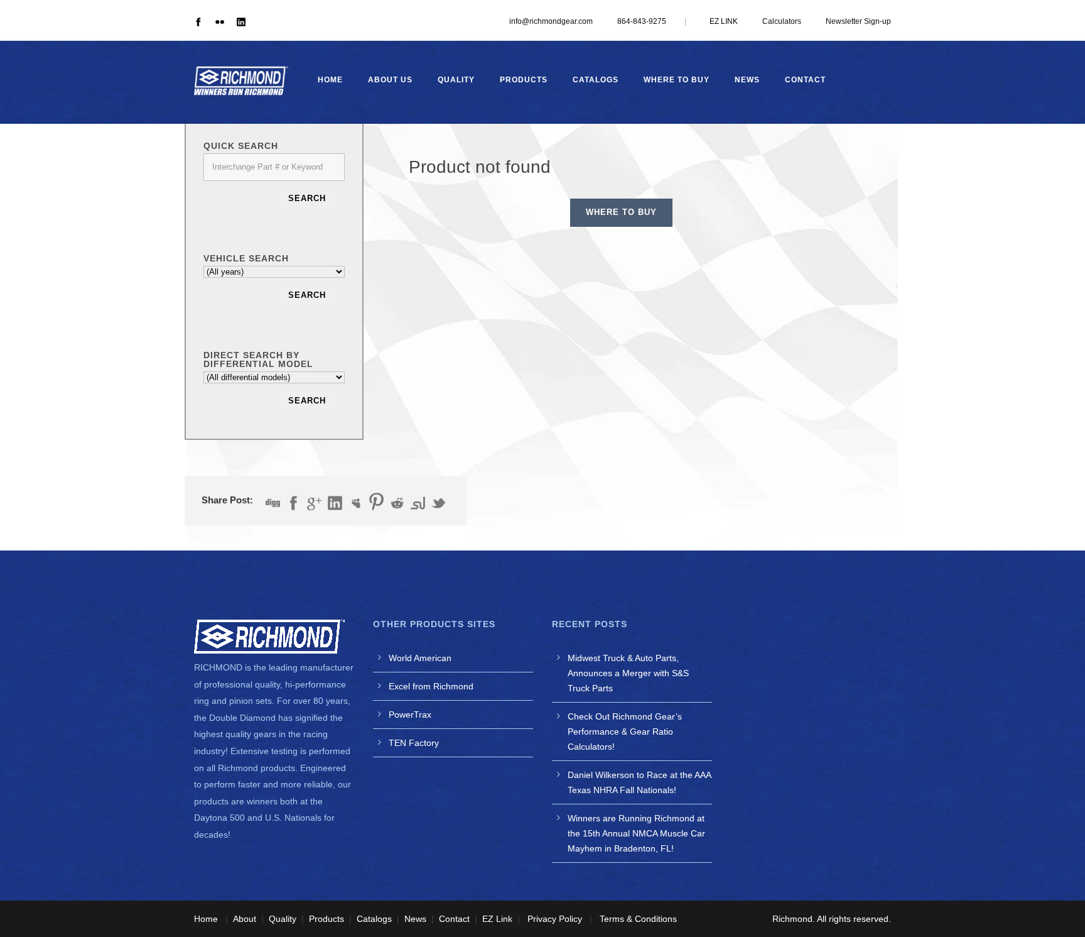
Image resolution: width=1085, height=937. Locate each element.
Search (307, 198)
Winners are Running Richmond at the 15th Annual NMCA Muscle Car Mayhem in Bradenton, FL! (636, 833)
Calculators (781, 21)
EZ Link (497, 919)
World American (420, 658)
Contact (805, 79)
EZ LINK (724, 21)
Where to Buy (677, 79)
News (747, 79)
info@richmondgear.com (551, 21)
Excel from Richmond (431, 686)
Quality (456, 79)
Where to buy (621, 212)
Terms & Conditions (638, 919)
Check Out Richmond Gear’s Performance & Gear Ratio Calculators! (625, 731)
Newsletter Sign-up (858, 21)
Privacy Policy (554, 919)
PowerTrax (410, 715)
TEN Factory (414, 743)
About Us (390, 79)
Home (330, 79)
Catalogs (595, 79)
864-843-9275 (641, 21)
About (244, 919)
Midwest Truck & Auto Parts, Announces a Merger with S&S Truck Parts (628, 673)
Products (524, 79)
